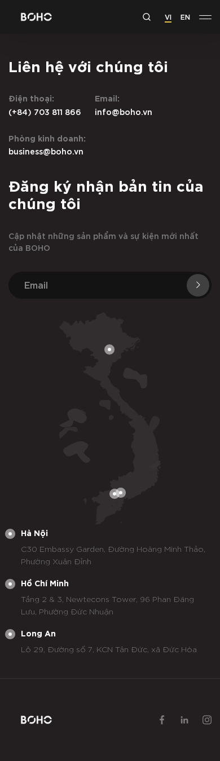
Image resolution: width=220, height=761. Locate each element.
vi (168, 16)
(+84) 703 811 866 (44, 111)
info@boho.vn (123, 111)
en (185, 16)
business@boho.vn (45, 150)
